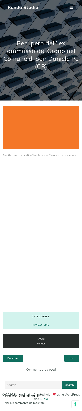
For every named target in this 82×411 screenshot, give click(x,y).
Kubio (44, 399)
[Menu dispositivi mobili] (71, 7)
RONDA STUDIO (40, 324)
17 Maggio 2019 (55, 155)
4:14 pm (71, 155)
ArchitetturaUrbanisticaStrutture (23, 155)
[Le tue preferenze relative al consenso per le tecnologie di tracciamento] (75, 404)
